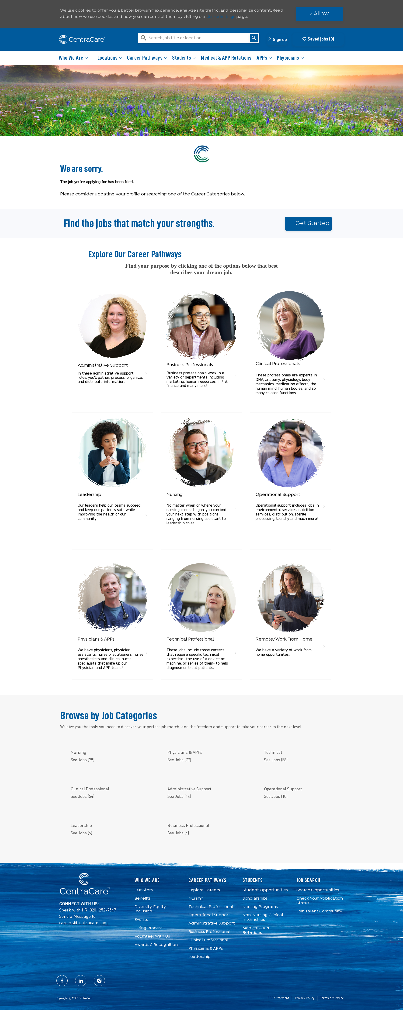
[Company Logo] (79, 39)
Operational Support (209, 915)
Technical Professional (210, 906)
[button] (277, 39)
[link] (112, 338)
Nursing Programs (260, 906)
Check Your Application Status (319, 901)
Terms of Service (332, 998)
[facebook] (62, 980)
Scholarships (255, 898)
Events (141, 919)
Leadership (199, 956)
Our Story (144, 890)
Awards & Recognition (156, 944)
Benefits (143, 898)
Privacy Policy (304, 998)
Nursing (196, 898)
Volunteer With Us (152, 936)
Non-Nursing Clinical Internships (263, 917)
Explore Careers (204, 890)
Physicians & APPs (205, 948)
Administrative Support (211, 923)
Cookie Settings (220, 17)
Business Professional (209, 931)
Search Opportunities (317, 890)
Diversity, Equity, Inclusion (150, 909)
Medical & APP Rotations (226, 58)
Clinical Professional (208, 940)
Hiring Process (149, 928)
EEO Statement (278, 998)
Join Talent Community (319, 911)
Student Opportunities (265, 890)
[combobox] (198, 38)
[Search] (254, 38)
